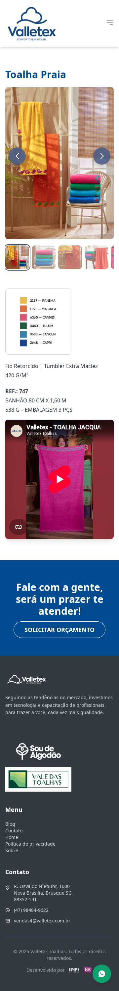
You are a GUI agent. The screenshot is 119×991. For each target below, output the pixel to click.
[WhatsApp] (102, 974)
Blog (10, 824)
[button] (17, 156)
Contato (13, 830)
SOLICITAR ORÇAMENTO (59, 630)
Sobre (11, 850)
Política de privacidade (30, 844)
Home (11, 837)
